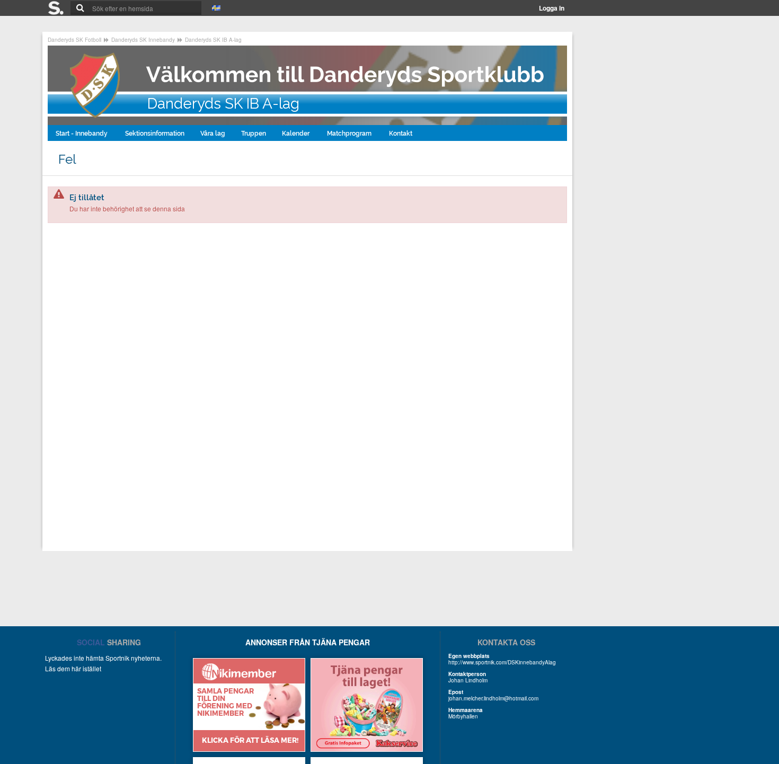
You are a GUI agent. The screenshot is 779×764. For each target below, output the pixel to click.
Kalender (296, 133)
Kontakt (401, 133)
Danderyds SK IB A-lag (213, 39)
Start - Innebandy (82, 133)
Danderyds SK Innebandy (143, 39)
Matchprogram (350, 133)
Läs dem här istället (73, 668)
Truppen (253, 133)
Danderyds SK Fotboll (74, 39)
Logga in (551, 8)
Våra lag (212, 133)
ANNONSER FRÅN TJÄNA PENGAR (307, 642)
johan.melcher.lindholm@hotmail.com (493, 698)
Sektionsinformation (154, 133)
